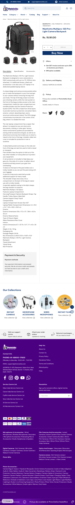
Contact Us (42, 353)
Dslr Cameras (19, 448)
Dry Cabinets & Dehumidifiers (29, 478)
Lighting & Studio (9, 482)
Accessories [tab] (30, 71)
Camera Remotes (27, 475)
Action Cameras (29, 451)
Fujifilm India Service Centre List (13, 395)
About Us (56, 15)
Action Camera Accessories (44, 469)
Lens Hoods (47, 480)
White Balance (17, 484)
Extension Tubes (45, 478)
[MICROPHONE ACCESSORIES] (28, 302)
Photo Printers (39, 482)
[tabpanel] (20, 161)
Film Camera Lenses (64, 457)
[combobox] (41, 8)
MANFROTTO (46, 24)
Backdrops (40, 471)
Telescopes (57, 448)
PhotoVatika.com (11, 492)
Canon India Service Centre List (13, 392)
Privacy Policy (43, 356)
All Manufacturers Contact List (13, 406)
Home (5, 15)
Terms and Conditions (46, 364)
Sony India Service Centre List (13, 399)
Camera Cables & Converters (52, 473)
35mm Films (54, 441)
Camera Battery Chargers (32, 473)
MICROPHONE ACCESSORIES (28, 313)
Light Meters (56, 480)
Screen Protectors (60, 482)
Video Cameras (44, 443)
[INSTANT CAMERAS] (10, 302)
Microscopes (67, 451)
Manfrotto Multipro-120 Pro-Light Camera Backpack (19, 19)
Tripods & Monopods (27, 469)
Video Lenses (61, 459)
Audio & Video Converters (27, 471)
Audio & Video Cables (10, 471)
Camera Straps (40, 475)
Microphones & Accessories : (14, 432)
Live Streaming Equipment (25, 482)
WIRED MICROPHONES (46, 313)
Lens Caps (29, 480)
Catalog (32, 15)
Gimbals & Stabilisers (18, 480)
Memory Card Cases (39, 484)
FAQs (40, 371)
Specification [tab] (19, 71)
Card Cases (50, 475)
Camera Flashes (15, 475)
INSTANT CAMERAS (10, 313)
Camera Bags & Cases (10, 469)
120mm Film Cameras (56, 439)
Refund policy (43, 367)
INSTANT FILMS (64, 312)
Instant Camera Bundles (55, 437)
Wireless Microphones (20, 435)
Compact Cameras (16, 451)
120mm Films (64, 441)
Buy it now (57, 53)
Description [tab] (7, 71)
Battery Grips (50, 471)
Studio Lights (27, 484)
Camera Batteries (17, 473)
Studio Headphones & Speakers (22, 439)
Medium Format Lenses (47, 459)
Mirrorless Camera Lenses (47, 457)
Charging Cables (60, 475)
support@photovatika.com (17, 364)
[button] (71, 8)
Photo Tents (49, 482)
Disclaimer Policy (44, 360)
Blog (38, 15)
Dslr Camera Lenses (58, 455)
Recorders (32, 435)
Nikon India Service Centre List (13, 388)
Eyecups (55, 478)
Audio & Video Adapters (62, 469)
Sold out (63, 47)
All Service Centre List (10, 403)
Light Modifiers (66, 480)
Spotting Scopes (56, 451)
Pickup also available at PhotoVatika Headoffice (44, 502)
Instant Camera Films (53, 435)
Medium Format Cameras (11, 453)
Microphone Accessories (12, 437)
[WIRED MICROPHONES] (46, 302)
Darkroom (15, 478)
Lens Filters (38, 480)
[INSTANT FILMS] (64, 302)
